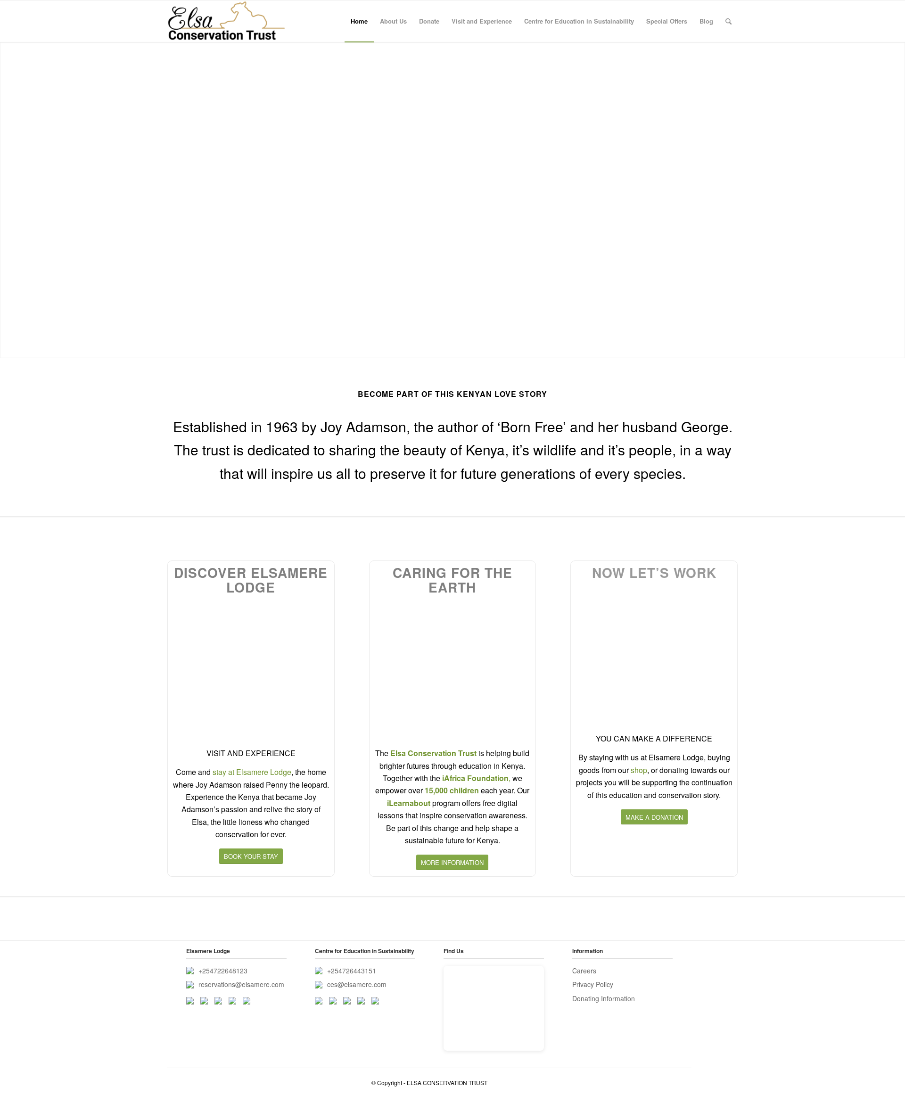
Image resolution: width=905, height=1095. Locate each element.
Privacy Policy (592, 984)
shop (639, 770)
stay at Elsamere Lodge (252, 771)
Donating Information (603, 998)
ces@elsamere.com (357, 984)
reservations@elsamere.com (241, 984)
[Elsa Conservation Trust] (226, 21)
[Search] (728, 21)
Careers (584, 970)
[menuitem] (359, 21)
